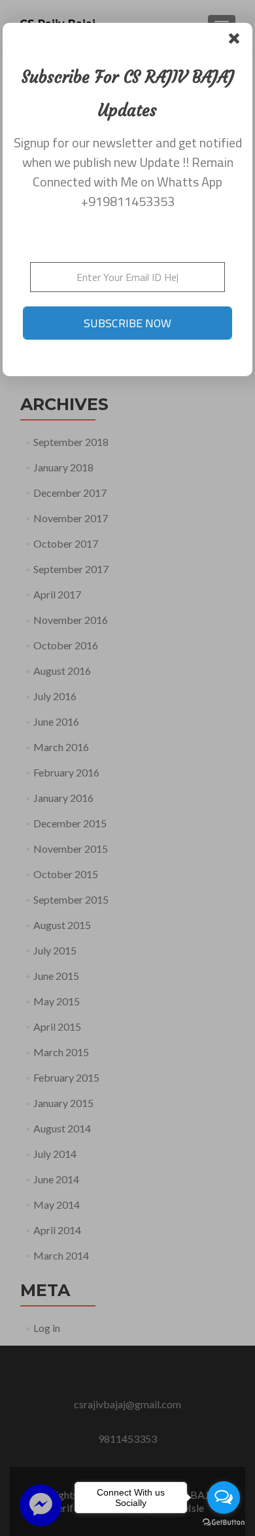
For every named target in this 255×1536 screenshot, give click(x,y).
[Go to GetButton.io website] (224, 1522)
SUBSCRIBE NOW (127, 323)
